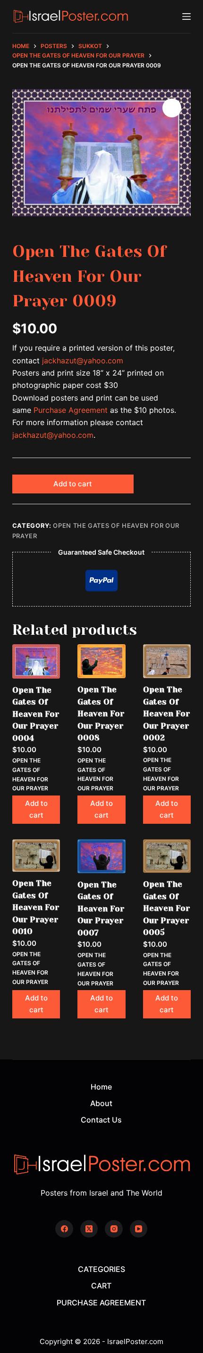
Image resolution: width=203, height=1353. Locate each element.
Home (101, 1086)
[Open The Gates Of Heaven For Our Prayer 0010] (36, 855)
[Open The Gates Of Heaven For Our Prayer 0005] (167, 856)
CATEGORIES (101, 1269)
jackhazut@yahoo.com (82, 360)
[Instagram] (114, 1229)
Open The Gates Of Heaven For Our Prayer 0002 (166, 713)
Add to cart (72, 483)
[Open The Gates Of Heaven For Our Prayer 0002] (167, 661)
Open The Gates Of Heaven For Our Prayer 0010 (35, 907)
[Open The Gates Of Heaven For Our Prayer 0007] (101, 856)
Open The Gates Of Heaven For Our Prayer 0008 (100, 713)
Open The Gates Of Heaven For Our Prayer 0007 (100, 908)
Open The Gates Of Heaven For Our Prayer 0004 (35, 714)
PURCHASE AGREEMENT (101, 1302)
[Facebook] (64, 1229)
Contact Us (101, 1119)
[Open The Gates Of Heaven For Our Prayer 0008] (101, 661)
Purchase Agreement (71, 410)
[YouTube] (139, 1229)
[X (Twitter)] (89, 1229)
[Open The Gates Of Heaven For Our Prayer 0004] (36, 661)
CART (101, 1285)
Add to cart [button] (36, 809)
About (101, 1103)
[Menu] (186, 16)
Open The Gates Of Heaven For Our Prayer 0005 (166, 908)
